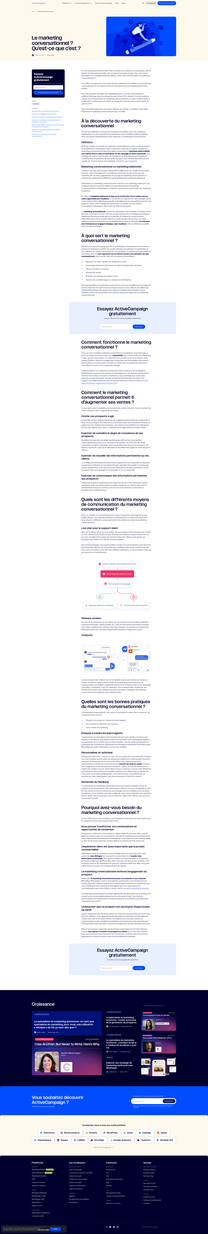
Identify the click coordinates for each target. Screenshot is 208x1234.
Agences (72, 1196)
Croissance (36, 104)
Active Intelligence (38, 1173)
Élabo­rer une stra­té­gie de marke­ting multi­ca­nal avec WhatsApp (119, 1065)
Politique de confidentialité (152, 1200)
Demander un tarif (149, 1183)
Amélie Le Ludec (39, 55)
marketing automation (140, 888)
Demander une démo (150, 1186)
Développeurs (73, 1202)
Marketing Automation (39, 1176)
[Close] (64, 1229)
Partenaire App (148, 1176)
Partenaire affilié (148, 1173)
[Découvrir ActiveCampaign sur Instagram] (117, 1227)
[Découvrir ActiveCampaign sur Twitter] (106, 1227)
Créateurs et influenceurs (77, 1186)
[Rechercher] (143, 3)
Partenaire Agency (149, 1170)
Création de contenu (38, 1182)
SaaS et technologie (75, 1170)
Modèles (109, 1186)
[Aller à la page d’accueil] (38, 3)
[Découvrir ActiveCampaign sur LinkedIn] (114, 1227)
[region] (34, 1229)
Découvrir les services (113, 1203)
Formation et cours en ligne (78, 1179)
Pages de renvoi (37, 1206)
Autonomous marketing (42, 1014)
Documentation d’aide (113, 1193)
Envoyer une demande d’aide (115, 1196)
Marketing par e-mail (39, 1196)
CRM (33, 1179)
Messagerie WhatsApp (39, 1193)
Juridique (146, 1203)
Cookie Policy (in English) (43, 1229)
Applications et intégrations (41, 1213)
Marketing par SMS (38, 1199)
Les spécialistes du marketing (79, 1199)
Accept (55, 1229)
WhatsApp (110, 1057)
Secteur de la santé (75, 1176)
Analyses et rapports (38, 1185)
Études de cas (110, 1170)
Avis (107, 1173)
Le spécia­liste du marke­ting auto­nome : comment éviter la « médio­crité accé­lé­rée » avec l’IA (121, 1044)
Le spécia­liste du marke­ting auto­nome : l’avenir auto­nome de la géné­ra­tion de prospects (121, 1020)
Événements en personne (114, 1179)
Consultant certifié (38, 1216)
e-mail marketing (130, 161)
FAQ (107, 1176)
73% (125, 94)
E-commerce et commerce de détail (81, 1173)
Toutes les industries (76, 1189)
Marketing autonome (39, 1169)
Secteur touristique (75, 1182)
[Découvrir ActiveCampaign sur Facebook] (110, 1227)
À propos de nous (149, 1197)
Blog (33, 11)
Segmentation (36, 1202)
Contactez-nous (148, 1190)
